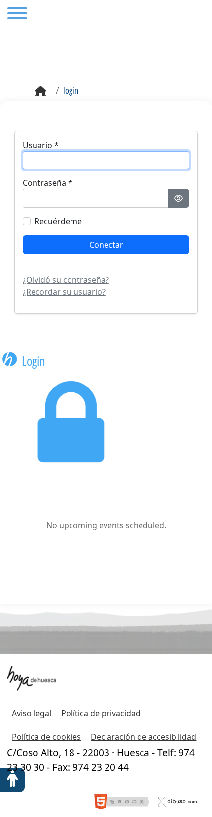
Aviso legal (31, 713)
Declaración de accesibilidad (143, 736)
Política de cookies (46, 736)
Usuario (41, 145)
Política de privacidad (101, 713)
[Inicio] (41, 91)
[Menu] (17, 15)
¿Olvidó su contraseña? (66, 279)
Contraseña (47, 182)
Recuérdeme (58, 221)
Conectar (106, 244)
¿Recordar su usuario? (64, 291)
